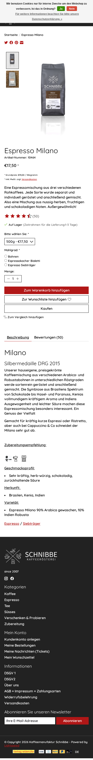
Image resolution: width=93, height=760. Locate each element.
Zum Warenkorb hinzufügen (46, 290)
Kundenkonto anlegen (22, 639)
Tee (7, 606)
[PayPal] (55, 752)
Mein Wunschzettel (19, 657)
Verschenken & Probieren (25, 618)
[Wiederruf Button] (23, 752)
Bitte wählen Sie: (16, 234)
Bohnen (13, 256)
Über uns (11, 685)
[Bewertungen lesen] (18, 216)
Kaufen (46, 308)
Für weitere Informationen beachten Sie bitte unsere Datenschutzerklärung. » (47, 16)
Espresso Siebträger (22, 265)
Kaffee (10, 594)
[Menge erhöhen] (17, 279)
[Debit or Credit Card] (69, 752)
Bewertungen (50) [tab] (48, 337)
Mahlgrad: (12, 250)
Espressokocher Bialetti (24, 260)
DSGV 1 (10, 673)
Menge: (9, 271)
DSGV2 (9, 679)
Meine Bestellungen (19, 645)
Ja (61, 8)
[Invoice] (48, 752)
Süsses (9, 612)
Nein (72, 8)
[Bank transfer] (41, 752)
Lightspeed (11, 745)
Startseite (11, 35)
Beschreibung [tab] (18, 337)
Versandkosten (29, 179)
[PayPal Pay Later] (62, 752)
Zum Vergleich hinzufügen (26, 317)
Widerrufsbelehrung (20, 697)
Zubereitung (14, 624)
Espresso (11, 523)
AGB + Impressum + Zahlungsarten (32, 691)
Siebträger (31, 523)
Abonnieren (72, 721)
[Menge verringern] (8, 279)
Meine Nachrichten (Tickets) (27, 651)
